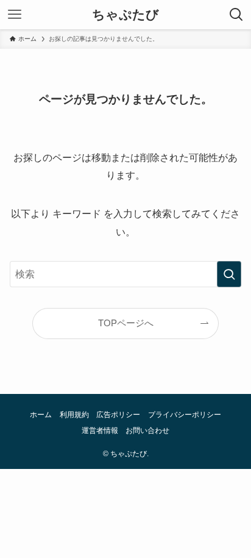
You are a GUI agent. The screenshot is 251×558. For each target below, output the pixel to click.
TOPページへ (126, 323)
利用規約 (74, 414)
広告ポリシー (118, 414)
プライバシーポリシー (184, 414)
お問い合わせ (147, 430)
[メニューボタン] (14, 14)
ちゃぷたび (125, 15)
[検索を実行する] (229, 274)
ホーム (41, 414)
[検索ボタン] (236, 14)
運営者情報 (100, 430)
